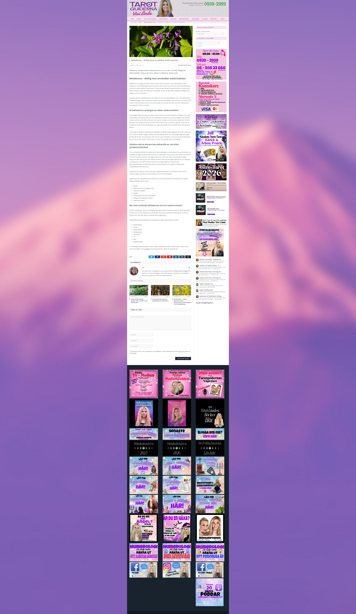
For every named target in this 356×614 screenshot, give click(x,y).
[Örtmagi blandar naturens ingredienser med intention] (160, 291)
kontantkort (184, 19)
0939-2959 (215, 4)
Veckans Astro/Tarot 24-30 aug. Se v (210, 272)
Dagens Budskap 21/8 (206, 284)
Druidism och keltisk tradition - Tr (209, 265)
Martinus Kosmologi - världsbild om (210, 259)
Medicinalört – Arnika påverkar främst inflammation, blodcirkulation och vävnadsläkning (182, 301)
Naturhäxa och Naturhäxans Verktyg (210, 296)
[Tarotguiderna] (151, 8)
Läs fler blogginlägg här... (205, 302)
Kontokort (163, 19)
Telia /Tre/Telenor (150, 19)
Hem (132, 19)
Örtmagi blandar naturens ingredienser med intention (160, 300)
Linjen (138, 19)
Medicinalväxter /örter (184, 65)
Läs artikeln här (219, 262)
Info (222, 19)
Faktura (173, 19)
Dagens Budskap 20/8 (206, 290)
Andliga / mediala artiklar (203, 31)
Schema (204, 19)
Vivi (132, 65)
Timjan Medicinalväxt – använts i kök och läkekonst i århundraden (139, 300)
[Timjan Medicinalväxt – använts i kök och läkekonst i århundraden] (138, 291)
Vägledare (195, 19)
